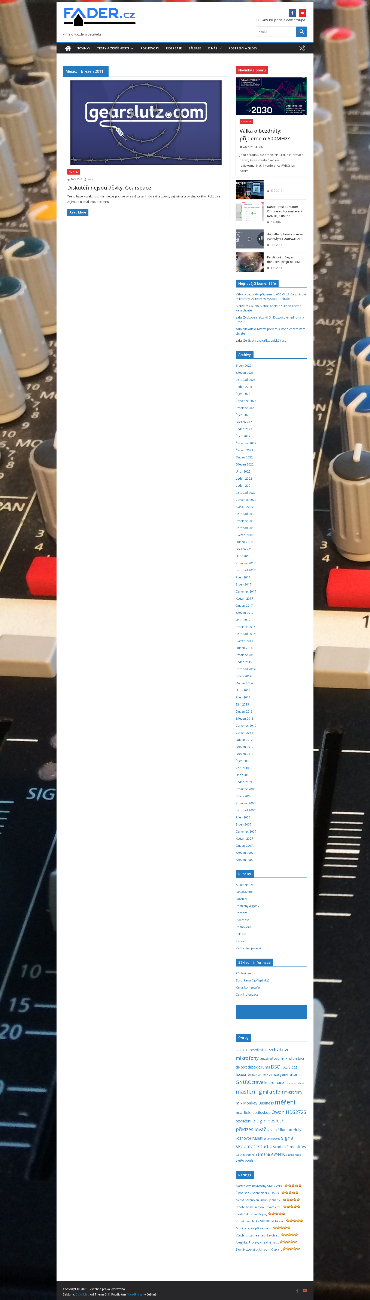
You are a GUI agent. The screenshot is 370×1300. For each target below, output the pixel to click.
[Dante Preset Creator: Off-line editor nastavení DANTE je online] (250, 214)
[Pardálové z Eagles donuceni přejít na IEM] (250, 262)
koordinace (274, 1082)
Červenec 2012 (246, 725)
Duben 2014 (244, 683)
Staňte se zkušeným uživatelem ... (259, 1207)
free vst (256, 1074)
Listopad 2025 (245, 380)
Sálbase (195, 48)
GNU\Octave (249, 1082)
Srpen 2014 (243, 676)
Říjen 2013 (243, 697)
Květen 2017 (244, 598)
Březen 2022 (245, 464)
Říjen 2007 (243, 817)
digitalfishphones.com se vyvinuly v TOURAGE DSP (285, 236)
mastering (249, 1091)
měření (285, 1102)
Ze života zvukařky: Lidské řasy (264, 340)
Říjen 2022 (243, 436)
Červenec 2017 (246, 591)
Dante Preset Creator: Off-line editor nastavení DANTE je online (284, 211)
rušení (257, 1138)
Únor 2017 (243, 620)
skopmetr (246, 1146)
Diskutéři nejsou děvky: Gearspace (109, 187)
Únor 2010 (243, 775)
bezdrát (256, 1049)
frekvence (270, 1074)
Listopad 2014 (245, 669)
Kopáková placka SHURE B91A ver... (260, 1221)
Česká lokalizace (247, 994)
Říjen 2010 (243, 761)
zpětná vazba (293, 1154)
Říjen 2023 (243, 415)
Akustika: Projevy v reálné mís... (257, 1242)
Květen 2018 (244, 535)
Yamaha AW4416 (270, 1154)
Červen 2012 (244, 733)
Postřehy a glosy (243, 48)
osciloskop (261, 1112)
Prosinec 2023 (245, 408)
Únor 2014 (243, 690)
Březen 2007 (245, 853)
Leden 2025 (244, 387)
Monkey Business (258, 1103)
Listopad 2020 (245, 493)
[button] (131, 48)
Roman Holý (290, 1129)
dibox (253, 1067)
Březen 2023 (245, 422)
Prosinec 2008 (245, 789)
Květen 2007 (244, 838)
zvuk (249, 1160)
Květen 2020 (244, 507)
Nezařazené (244, 892)
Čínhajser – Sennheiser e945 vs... (258, 1193)
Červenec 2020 (246, 500)
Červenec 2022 (246, 443)
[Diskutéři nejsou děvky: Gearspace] (146, 122)
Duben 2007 (244, 845)
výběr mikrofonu (245, 1154)
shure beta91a (272, 1138)
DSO (275, 1066)
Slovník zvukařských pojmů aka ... (259, 1249)
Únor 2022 (243, 471)
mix (239, 1103)
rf (277, 1129)
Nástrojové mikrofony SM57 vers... (260, 1186)
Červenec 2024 (246, 401)
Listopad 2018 (245, 528)
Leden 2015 (244, 662)
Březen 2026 (245, 373)
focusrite (243, 1074)
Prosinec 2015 (245, 655)
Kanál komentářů (248, 987)
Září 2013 (242, 704)
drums (264, 1067)
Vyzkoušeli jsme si (248, 948)
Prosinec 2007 (245, 803)
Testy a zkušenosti (113, 48)
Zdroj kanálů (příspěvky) (252, 980)
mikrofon (273, 1091)
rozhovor (243, 1138)
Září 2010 (242, 768)
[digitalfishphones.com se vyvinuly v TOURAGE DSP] (250, 239)
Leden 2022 (244, 478)
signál (288, 1137)
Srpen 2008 (243, 796)
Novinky (83, 48)
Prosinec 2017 (245, 563)
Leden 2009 (244, 782)
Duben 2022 (244, 457)
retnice (271, 1130)
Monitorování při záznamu (254, 1228)
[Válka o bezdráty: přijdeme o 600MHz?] (271, 96)
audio (242, 1049)
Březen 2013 (245, 718)
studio (265, 1146)
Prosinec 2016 (245, 627)
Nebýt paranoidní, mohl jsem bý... (259, 1200)
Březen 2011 (245, 754)
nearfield (244, 1112)
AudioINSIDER (245, 885)
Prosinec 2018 (245, 521)
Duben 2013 (244, 711)
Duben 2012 (244, 740)
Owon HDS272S (289, 1112)
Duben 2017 (244, 605)
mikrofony (293, 1092)
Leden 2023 (244, 429)
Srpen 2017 (243, 584)
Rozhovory (149, 48)
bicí (301, 1058)
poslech (276, 1120)
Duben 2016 (244, 648)
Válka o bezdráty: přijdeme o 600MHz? (265, 134)
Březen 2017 (245, 613)
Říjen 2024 (243, 394)
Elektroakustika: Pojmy (251, 1214)
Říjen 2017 (243, 577)
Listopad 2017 (245, 570)
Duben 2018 (244, 542)
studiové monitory (289, 1146)
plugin (259, 1120)
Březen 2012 (245, 747)
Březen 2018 (245, 549)
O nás (212, 48)
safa (90, 179)
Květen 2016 (244, 641)
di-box (241, 1067)
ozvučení (243, 1121)
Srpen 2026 (243, 365)
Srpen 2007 (243, 824)
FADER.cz (289, 1067)
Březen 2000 (245, 860)
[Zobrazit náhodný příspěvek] (302, 48)
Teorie (240, 941)
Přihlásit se (243, 973)
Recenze (242, 913)
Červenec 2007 (246, 831)
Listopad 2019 (245, 514)
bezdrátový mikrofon (278, 1058)
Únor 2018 (243, 556)
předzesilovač (251, 1129)
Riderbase (174, 48)
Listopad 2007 (245, 810)
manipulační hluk (294, 1083)
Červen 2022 (244, 450)
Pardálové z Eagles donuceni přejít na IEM (283, 259)
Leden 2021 (244, 485)
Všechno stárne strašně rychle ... (258, 1235)
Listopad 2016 (245, 634)
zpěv (240, 1160)
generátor (288, 1074)
